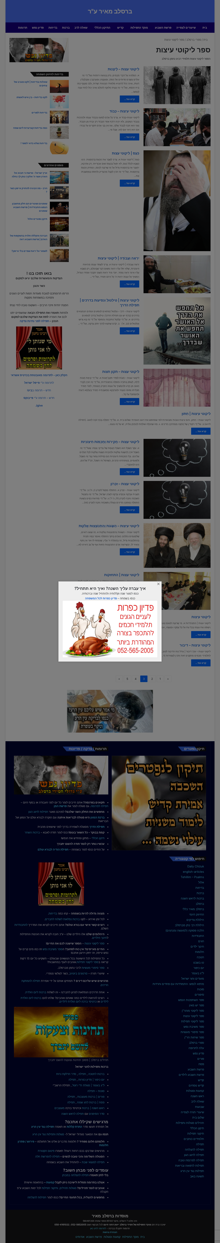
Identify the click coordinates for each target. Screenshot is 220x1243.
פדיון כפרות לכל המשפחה (101, 598)
